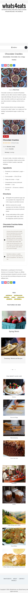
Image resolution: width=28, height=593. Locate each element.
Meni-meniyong (14, 437)
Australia (9, 295)
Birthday (6, 297)
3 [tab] (14, 369)
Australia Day (18, 295)
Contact (21, 578)
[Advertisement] (14, 29)
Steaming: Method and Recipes (13, 358)
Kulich (14, 504)
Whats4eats (7, 578)
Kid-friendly (17, 299)
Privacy (14, 580)
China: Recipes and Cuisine (14, 525)
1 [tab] (11, 369)
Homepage (14, 483)
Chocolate (21, 297)
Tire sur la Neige (14, 417)
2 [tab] (12, 369)
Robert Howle (16, 89)
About (15, 578)
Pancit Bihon (14, 546)
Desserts (9, 299)
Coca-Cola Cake (14, 458)
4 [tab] (15, 369)
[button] (14, 47)
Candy (13, 297)
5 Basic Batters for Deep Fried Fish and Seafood (14, 567)
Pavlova (14, 397)
